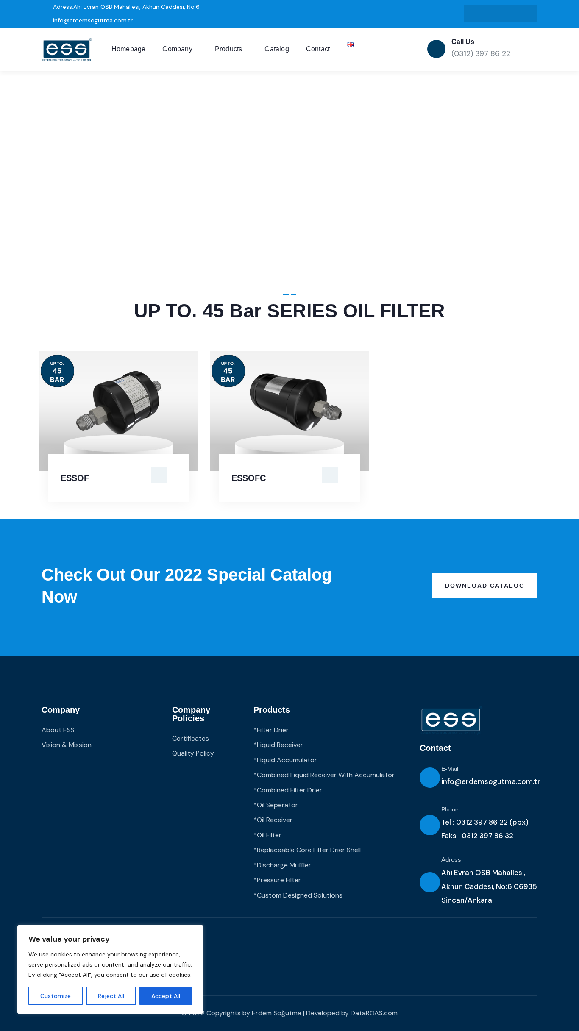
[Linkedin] (475, 13)
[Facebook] (509, 13)
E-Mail (449, 768)
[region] (110, 969)
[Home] (67, 49)
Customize (55, 996)
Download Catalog (485, 585)
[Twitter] (526, 13)
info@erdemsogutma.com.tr (490, 781)
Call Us (462, 41)
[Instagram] (492, 13)
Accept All (165, 996)
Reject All (111, 996)
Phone (450, 809)
